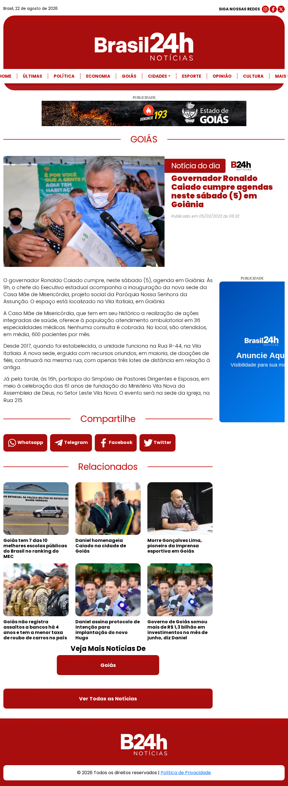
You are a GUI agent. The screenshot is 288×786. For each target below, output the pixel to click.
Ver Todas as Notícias (108, 698)
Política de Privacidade (186, 772)
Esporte (191, 76)
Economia (98, 76)
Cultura (253, 76)
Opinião (222, 76)
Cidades (157, 76)
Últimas (32, 76)
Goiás (129, 76)
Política (64, 76)
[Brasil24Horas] (144, 46)
